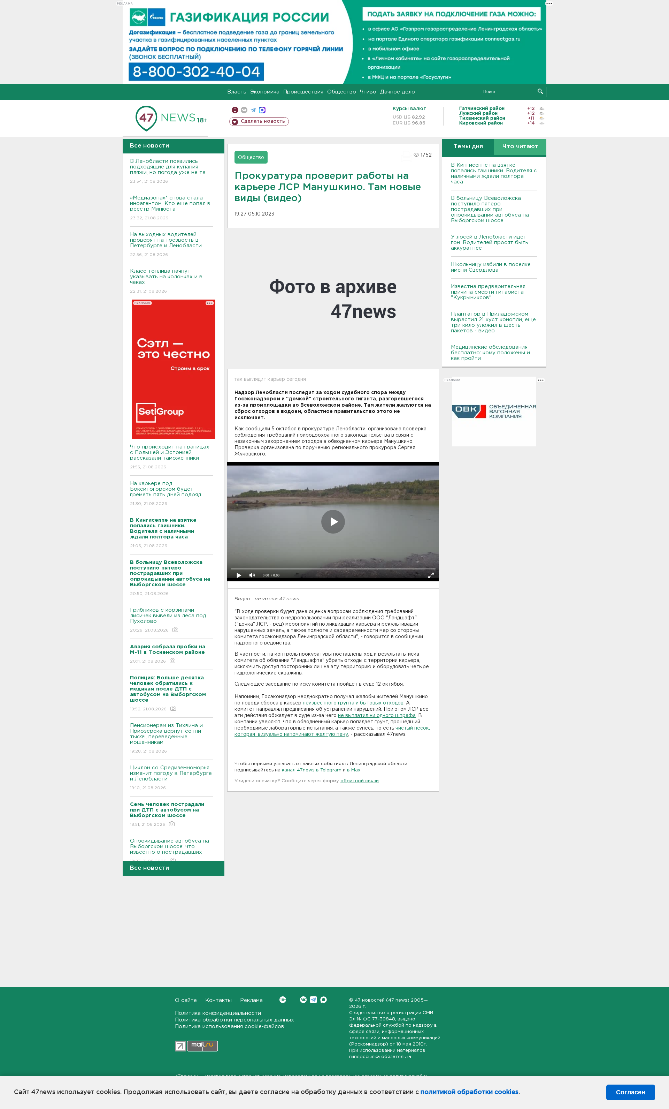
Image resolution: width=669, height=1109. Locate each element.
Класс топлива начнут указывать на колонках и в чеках (166, 281)
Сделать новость (263, 121)
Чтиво (368, 92)
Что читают (520, 146)
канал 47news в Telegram (311, 770)
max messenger (262, 110)
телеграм (253, 110)
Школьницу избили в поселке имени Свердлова (491, 267)
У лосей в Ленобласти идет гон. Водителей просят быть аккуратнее (489, 242)
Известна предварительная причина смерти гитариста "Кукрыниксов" (488, 292)
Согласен (630, 1092)
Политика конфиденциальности (218, 1013)
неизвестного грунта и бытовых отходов (353, 703)
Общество (341, 92)
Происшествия (303, 92)
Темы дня (468, 146)
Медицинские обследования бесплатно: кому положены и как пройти (490, 353)
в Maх (353, 770)
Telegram (313, 999)
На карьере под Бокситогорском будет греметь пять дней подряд (165, 493)
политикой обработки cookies (469, 1092)
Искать (540, 91)
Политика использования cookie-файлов (229, 1026)
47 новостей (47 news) (382, 1000)
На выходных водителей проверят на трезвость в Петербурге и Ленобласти (166, 244)
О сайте (186, 1000)
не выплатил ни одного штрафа (377, 716)
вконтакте (244, 110)
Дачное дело (397, 92)
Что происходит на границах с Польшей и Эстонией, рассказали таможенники (169, 457)
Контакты (218, 1000)
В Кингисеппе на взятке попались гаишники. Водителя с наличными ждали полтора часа (494, 173)
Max (323, 999)
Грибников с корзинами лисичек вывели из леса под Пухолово (168, 620)
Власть (236, 92)
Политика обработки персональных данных (234, 1020)
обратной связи (359, 781)
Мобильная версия (235, 110)
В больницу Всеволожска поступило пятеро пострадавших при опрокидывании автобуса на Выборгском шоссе (490, 209)
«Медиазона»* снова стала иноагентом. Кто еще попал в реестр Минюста (170, 208)
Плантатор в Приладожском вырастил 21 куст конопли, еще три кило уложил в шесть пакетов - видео (493, 322)
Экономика (264, 92)
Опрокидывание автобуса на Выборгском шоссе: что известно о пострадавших (169, 851)
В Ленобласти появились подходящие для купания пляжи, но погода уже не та (168, 171)
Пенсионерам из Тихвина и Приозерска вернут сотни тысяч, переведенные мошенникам (166, 738)
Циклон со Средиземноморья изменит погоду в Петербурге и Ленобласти (171, 777)
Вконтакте (303, 999)
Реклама (251, 1000)
